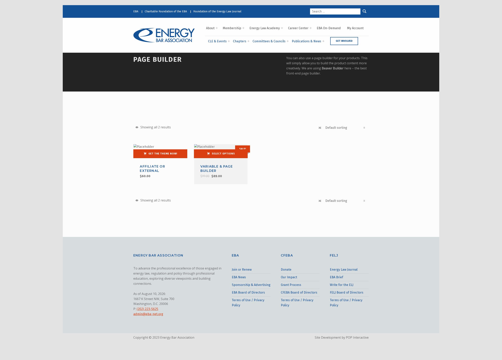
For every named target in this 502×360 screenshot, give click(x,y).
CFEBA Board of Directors (299, 292)
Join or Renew (242, 269)
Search (364, 11)
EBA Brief (336, 277)
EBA (135, 11)
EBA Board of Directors (248, 292)
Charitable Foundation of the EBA (166, 11)
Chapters (239, 41)
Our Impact (289, 277)
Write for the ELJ (341, 285)
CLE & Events (217, 41)
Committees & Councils (269, 41)
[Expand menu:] (217, 28)
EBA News (239, 277)
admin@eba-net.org (148, 314)
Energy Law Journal (343, 269)
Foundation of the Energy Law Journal (217, 11)
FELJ (334, 255)
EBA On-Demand (329, 28)
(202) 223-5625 (147, 309)
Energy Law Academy (264, 28)
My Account (355, 28)
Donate (286, 269)
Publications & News (306, 41)
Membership (232, 28)
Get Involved (344, 40)
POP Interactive (357, 337)
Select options (223, 153)
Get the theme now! (162, 153)
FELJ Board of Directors (346, 292)
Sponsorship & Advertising (251, 285)
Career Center (298, 28)
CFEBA (287, 255)
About (210, 28)
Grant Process (291, 285)
